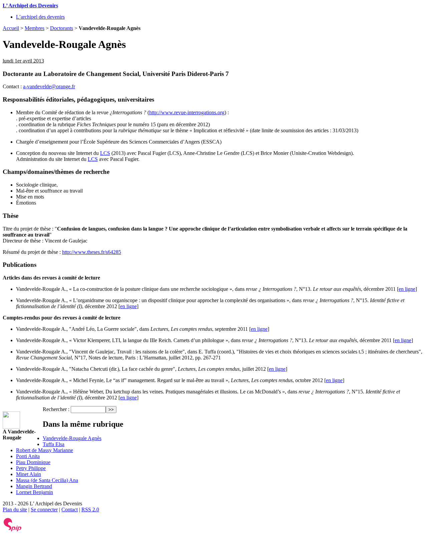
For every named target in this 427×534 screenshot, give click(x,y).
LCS (105, 153)
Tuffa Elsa (53, 444)
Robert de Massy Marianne (44, 450)
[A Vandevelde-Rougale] (11, 427)
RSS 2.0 (90, 509)
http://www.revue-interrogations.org (187, 112)
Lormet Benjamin (34, 492)
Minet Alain (28, 474)
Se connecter (44, 509)
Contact (69, 509)
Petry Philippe (31, 468)
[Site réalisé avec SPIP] (13, 529)
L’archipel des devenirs (40, 17)
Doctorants (61, 28)
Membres (34, 28)
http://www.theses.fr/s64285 (91, 252)
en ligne (407, 289)
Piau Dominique (33, 462)
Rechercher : (56, 409)
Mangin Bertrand (34, 486)
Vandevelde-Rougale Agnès (72, 438)
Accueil (11, 28)
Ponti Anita (28, 456)
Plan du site (15, 509)
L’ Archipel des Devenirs (30, 5)
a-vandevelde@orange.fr (49, 86)
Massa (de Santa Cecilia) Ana (47, 480)
